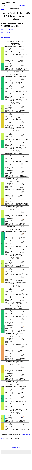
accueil (2, 9)
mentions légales (16, 447)
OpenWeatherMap (26, 434)
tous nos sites (6, 452)
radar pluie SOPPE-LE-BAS (8, 29)
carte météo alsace (5, 37)
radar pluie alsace (5, 32)
